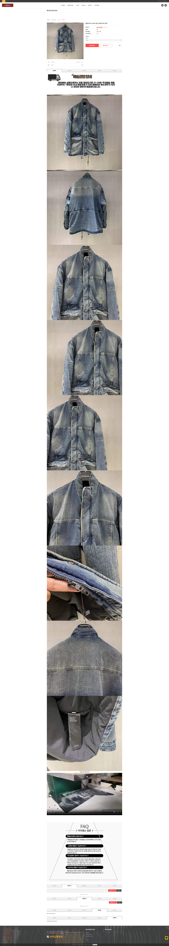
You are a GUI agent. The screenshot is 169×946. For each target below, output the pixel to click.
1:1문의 (77, 5)
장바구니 (106, 45)
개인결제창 (96, 5)
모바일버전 (95, 944)
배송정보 (99, 70)
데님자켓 (63, 19)
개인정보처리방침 (88, 934)
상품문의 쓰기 (112, 902)
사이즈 (86, 38)
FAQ (86, 938)
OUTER (59, 19)
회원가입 (164, 1)
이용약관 (87, 932)
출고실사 (83, 5)
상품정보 (54, 70)
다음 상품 (78, 62)
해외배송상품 (70, 5)
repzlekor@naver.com (54, 933)
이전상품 (52, 62)
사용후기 (69, 70)
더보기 (119, 890)
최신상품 (88, 1)
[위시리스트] (120, 45)
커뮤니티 (7, 1)
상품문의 (84, 70)
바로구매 (93, 45)
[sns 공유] (81, 65)
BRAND (63, 5)
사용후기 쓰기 (112, 890)
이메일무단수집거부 (89, 936)
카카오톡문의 (56, 936)
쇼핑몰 (4, 1)
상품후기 (90, 5)
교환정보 (114, 70)
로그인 (160, 1)
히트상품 (80, 1)
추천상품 (84, 1)
